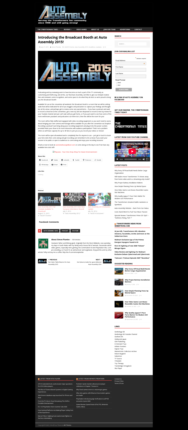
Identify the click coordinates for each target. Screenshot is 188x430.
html (119, 82)
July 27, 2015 (45, 47)
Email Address (130, 60)
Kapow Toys (119, 349)
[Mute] (144, 159)
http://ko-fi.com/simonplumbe (73, 252)
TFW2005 (118, 361)
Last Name (119, 73)
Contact (138, 29)
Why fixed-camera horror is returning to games (91, 390)
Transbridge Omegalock (123, 366)
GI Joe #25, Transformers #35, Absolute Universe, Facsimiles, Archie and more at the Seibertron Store (132, 233)
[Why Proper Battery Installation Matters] (119, 284)
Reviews (67, 29)
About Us (95, 29)
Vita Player (118, 368)
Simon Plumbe (56, 47)
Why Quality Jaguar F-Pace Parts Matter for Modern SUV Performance (136, 315)
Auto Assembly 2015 (81, 47)
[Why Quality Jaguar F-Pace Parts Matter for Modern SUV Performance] (119, 317)
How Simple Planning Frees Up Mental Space (130, 186)
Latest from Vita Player (50, 379)
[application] (132, 151)
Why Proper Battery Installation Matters (129, 183)
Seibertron (118, 356)
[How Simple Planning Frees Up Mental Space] (119, 295)
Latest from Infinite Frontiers (91, 379)
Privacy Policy (119, 381)
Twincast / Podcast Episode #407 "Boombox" (132, 258)
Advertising (125, 29)
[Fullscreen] (147, 159)
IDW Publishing (120, 341)
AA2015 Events (69, 47)
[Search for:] (132, 44)
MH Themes (67, 425)
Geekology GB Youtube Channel (126, 334)
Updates (99, 47)
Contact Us (118, 379)
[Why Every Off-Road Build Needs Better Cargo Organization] (119, 273)
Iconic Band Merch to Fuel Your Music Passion (131, 212)
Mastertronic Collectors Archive (126, 351)
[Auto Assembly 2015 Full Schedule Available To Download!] (49, 199)
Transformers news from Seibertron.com (128, 224)
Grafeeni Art (119, 337)
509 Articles (76, 240)
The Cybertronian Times (47, 29)
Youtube (75, 231)
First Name (119, 67)
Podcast (65, 231)
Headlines (92, 47)
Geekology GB (120, 332)
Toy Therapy (119, 363)
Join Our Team (109, 29)
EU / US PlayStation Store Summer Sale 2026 (52, 407)
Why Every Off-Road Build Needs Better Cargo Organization (137, 270)
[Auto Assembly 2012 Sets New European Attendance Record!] (74, 199)
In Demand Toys (120, 344)
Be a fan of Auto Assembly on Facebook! (129, 98)
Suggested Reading (124, 263)
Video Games (81, 29)
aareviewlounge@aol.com (65, 145)
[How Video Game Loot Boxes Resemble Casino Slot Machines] (119, 306)
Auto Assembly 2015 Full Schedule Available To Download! (46, 209)
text (119, 85)
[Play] (117, 159)
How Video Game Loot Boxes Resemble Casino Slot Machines (137, 303)
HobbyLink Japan (120, 339)
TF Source (118, 359)
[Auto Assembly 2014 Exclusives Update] (99, 199)
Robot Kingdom (120, 354)
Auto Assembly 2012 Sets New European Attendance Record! (74, 208)
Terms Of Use (119, 383)
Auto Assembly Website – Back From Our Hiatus (132, 208)
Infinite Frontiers (120, 346)
